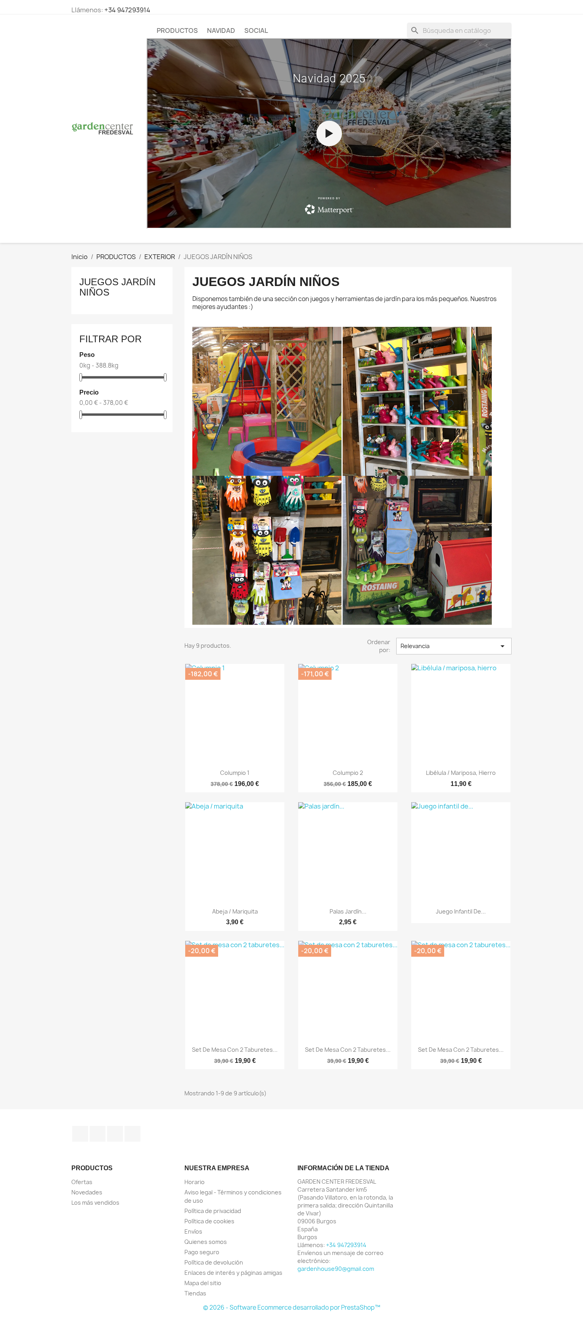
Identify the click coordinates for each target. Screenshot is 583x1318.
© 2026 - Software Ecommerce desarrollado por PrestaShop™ (291, 1307)
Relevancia (454, 646)
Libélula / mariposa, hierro (461, 772)
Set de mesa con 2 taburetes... (235, 1049)
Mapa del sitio (202, 1283)
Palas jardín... (348, 911)
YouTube (115, 1134)
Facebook (80, 1134)
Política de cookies (209, 1221)
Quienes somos (205, 1242)
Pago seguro (201, 1252)
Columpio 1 (234, 772)
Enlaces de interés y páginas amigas (233, 1272)
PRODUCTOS (177, 30)
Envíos (193, 1231)
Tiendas (195, 1293)
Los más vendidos (95, 1202)
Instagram (132, 1134)
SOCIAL (256, 30)
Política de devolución (213, 1262)
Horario (194, 1182)
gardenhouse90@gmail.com (335, 1268)
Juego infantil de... (461, 911)
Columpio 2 (348, 772)
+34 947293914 (127, 10)
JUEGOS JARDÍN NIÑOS (117, 287)
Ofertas (81, 1182)
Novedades (86, 1192)
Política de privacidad (212, 1211)
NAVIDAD (221, 30)
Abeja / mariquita (235, 911)
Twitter (97, 1134)
